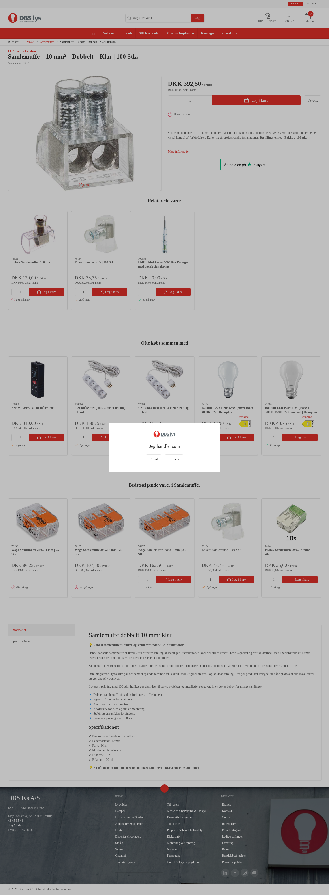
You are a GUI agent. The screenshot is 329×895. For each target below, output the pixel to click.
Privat (154, 459)
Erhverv (174, 459)
